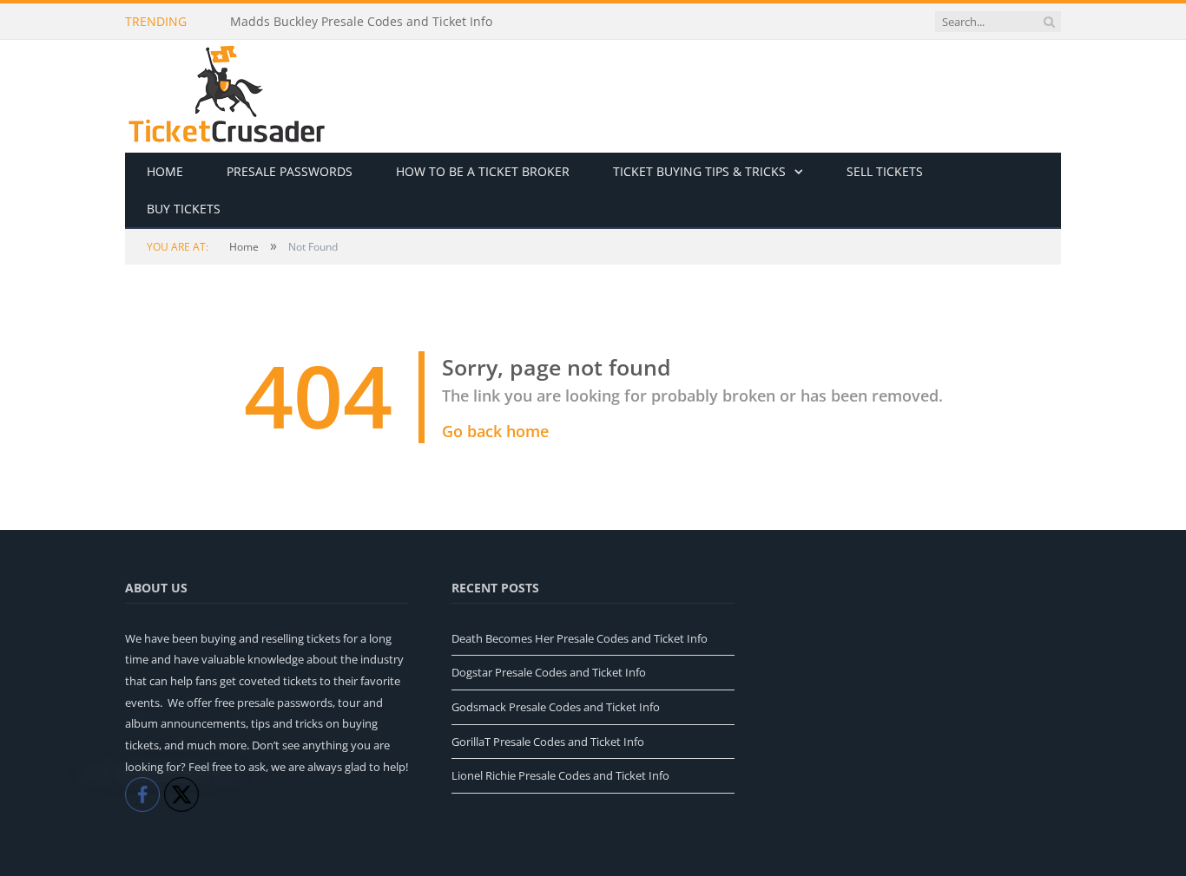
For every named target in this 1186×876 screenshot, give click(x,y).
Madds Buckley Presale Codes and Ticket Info (361, 21)
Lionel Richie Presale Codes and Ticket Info (560, 775)
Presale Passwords (290, 171)
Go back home (495, 431)
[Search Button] (1049, 21)
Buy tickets (184, 208)
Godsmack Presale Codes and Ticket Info (555, 707)
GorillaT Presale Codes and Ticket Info (547, 741)
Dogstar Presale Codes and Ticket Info (548, 672)
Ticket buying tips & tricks (699, 171)
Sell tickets (885, 171)
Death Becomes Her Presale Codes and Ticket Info (579, 638)
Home (165, 171)
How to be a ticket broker (483, 171)
